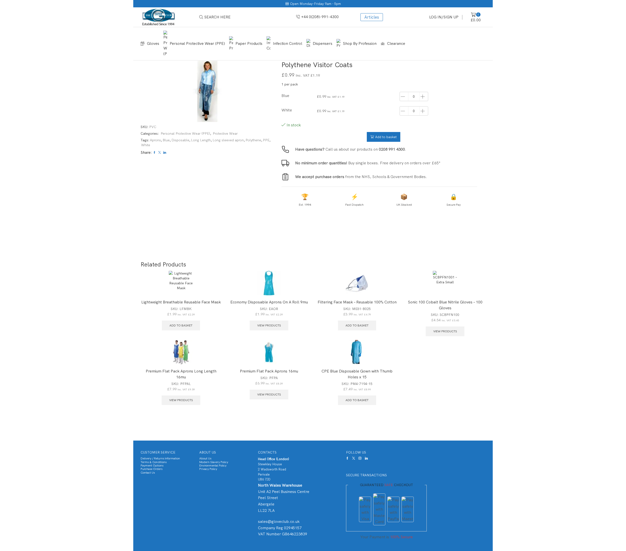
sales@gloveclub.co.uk (279, 521)
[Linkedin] (366, 458)
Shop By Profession (360, 43)
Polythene (253, 140)
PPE (266, 140)
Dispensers (322, 43)
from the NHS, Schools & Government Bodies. (361, 176)
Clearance (396, 43)
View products (269, 325)
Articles (371, 17)
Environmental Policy (212, 465)
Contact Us (148, 473)
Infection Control (287, 43)
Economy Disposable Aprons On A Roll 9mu (269, 302)
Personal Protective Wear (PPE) (197, 43)
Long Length (201, 140)
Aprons (155, 140)
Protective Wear (225, 133)
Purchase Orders (151, 469)
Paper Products (248, 43)
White (145, 145)
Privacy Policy (208, 469)
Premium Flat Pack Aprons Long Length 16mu (181, 374)
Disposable (180, 140)
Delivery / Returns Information (160, 458)
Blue (166, 140)
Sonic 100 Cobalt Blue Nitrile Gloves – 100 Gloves (445, 305)
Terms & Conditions (154, 462)
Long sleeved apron (228, 140)
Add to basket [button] (180, 325)
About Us (205, 458)
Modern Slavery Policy (213, 462)
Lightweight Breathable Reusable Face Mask (181, 302)
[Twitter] (353, 458)
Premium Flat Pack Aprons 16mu (269, 371)
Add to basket (386, 137)
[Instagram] (359, 458)
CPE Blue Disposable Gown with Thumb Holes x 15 (357, 374)
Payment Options (152, 465)
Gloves (153, 43)
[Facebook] (347, 458)
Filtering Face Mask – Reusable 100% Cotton (357, 302)
